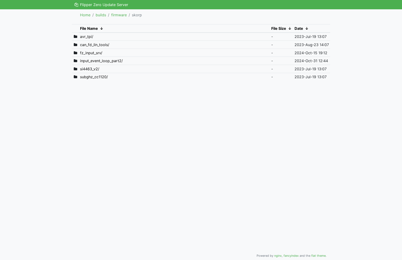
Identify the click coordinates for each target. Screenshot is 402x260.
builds (101, 15)
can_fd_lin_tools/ (94, 44)
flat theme (318, 255)
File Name (89, 28)
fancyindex (291, 255)
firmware (119, 15)
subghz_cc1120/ (94, 76)
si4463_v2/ (89, 69)
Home (85, 15)
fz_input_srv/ (91, 53)
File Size (278, 28)
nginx (278, 255)
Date (299, 28)
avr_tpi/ (86, 36)
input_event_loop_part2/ (101, 60)
